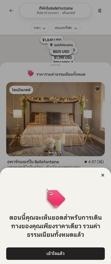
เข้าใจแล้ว (55, 253)
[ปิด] (103, 175)
